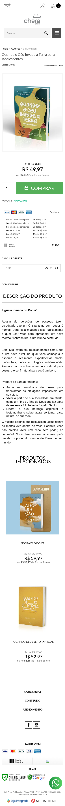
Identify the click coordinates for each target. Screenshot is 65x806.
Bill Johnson (30, 48)
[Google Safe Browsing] (36, 777)
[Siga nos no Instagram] (36, 725)
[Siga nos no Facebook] (28, 725)
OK (52, 268)
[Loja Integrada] (18, 801)
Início (5, 48)
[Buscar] (46, 33)
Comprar (42, 188)
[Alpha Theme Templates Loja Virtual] (44, 801)
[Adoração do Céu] (32, 522)
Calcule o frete (12, 258)
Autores (15, 48)
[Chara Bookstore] (32, 19)
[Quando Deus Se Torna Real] (32, 621)
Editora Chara (57, 65)
